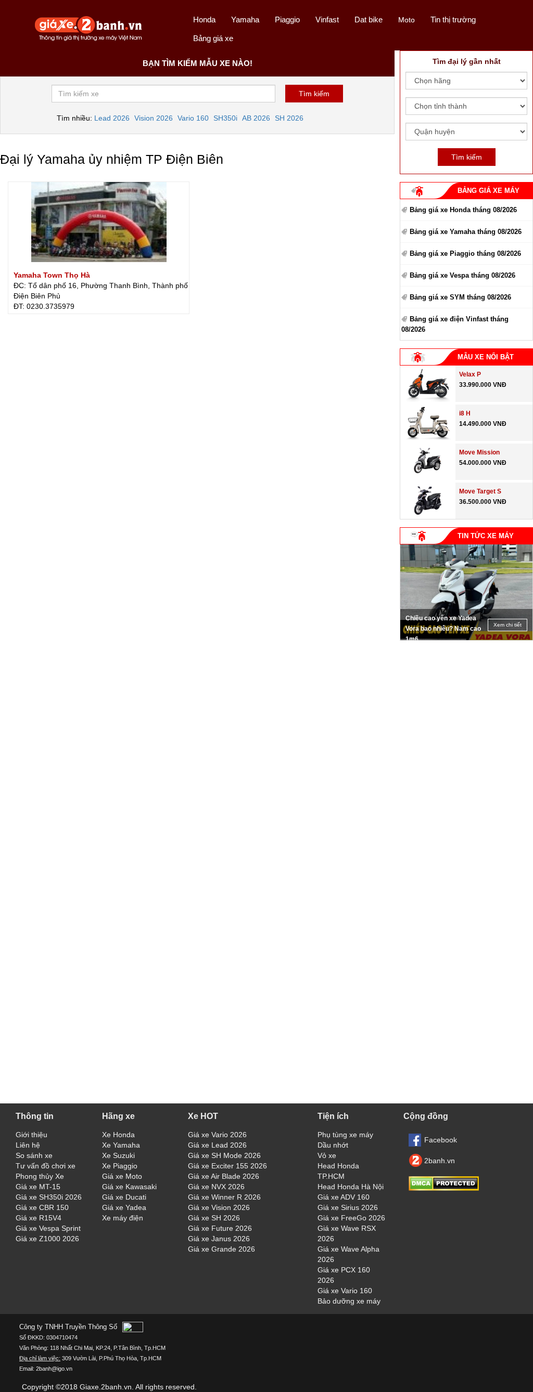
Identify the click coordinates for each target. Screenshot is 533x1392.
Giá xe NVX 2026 (216, 1186)
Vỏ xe (327, 1155)
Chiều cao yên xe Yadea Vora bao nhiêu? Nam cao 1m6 (443, 629)
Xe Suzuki (118, 1155)
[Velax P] (428, 399)
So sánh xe (34, 1155)
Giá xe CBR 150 (42, 1207)
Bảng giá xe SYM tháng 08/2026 (460, 297)
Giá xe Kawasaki (129, 1186)
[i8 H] (427, 438)
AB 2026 (256, 118)
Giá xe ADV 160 (344, 1197)
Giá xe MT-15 (38, 1186)
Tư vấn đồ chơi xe (45, 1166)
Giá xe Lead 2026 (217, 1145)
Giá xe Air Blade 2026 (223, 1176)
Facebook (440, 1140)
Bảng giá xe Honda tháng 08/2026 (463, 210)
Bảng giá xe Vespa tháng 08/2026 (462, 275)
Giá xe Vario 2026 (217, 1134)
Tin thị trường (453, 19)
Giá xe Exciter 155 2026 (227, 1166)
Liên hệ (28, 1145)
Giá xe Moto (122, 1176)
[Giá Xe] (89, 40)
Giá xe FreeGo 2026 (351, 1218)
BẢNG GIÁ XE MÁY (488, 190)
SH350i (225, 118)
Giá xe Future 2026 (220, 1228)
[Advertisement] (466, 711)
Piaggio (287, 19)
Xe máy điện (122, 1218)
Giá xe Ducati (124, 1197)
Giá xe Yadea (124, 1207)
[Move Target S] (427, 516)
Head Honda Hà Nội (351, 1186)
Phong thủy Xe (40, 1176)
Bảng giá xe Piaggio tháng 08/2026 (465, 253)
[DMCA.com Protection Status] (444, 1188)
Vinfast (327, 19)
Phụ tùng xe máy (345, 1134)
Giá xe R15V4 (38, 1218)
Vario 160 (193, 118)
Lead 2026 (112, 118)
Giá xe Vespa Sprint (48, 1228)
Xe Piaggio (119, 1166)
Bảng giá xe (213, 38)
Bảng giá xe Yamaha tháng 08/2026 (466, 232)
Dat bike (368, 19)
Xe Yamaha (121, 1145)
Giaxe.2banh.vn (106, 1387)
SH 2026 (289, 118)
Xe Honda (118, 1134)
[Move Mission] (427, 477)
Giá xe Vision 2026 (219, 1207)
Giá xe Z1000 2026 (47, 1238)
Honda (204, 19)
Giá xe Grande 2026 (221, 1249)
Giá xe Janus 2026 (219, 1238)
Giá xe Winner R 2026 (224, 1197)
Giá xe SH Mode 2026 (224, 1155)
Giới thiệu (31, 1134)
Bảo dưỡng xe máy (349, 1301)
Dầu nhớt (333, 1145)
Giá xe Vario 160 (345, 1290)
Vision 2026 (153, 118)
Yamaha (245, 19)
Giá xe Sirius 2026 (348, 1207)
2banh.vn (439, 1160)
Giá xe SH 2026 (214, 1218)
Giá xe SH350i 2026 (49, 1197)
